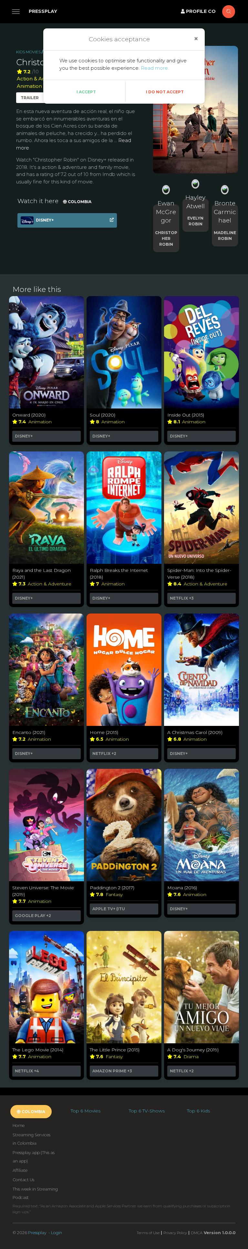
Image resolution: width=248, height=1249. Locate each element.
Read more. (155, 68)
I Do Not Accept (165, 91)
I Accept (86, 91)
